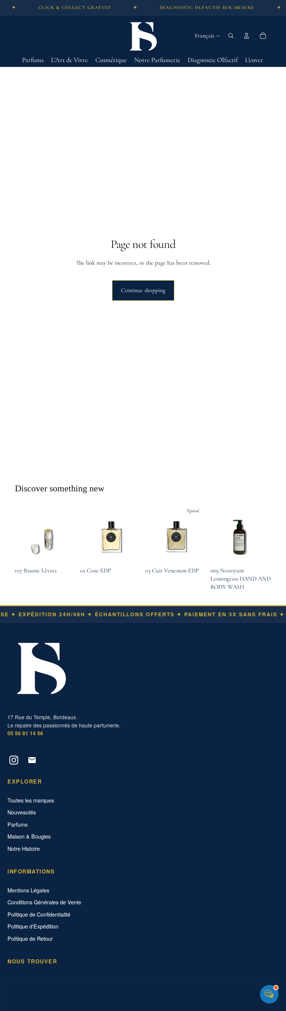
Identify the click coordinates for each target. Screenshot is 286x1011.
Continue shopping (143, 290)
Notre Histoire (23, 848)
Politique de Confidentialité (38, 914)
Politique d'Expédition (32, 926)
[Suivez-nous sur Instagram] (13, 760)
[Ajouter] (64, 552)
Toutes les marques (30, 800)
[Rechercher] (231, 36)
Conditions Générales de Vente (44, 902)
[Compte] (246, 36)
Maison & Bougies (29, 836)
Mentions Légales (28, 890)
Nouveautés (21, 812)
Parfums (17, 824)
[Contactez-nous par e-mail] (32, 760)
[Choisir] (129, 552)
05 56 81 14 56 (25, 733)
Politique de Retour (30, 938)
